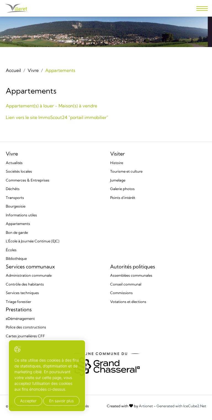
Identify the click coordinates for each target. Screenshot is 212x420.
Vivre (33, 70)
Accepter (28, 400)
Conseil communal (125, 284)
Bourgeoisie (15, 206)
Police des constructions (26, 327)
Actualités (14, 162)
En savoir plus (61, 400)
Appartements (18, 223)
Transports (15, 197)
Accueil (13, 70)
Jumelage (117, 180)
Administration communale (29, 275)
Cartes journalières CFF (25, 336)
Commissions (121, 293)
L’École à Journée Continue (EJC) (32, 241)
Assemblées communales (131, 275)
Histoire (116, 162)
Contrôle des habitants (25, 284)
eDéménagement (20, 318)
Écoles (11, 250)
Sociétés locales (19, 171)
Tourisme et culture (126, 171)
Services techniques (22, 293)
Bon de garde (17, 232)
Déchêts (13, 188)
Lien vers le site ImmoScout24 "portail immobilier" (57, 117)
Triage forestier (18, 301)
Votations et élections (128, 301)
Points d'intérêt (122, 197)
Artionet (146, 406)
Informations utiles (21, 215)
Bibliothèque (16, 258)
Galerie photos (122, 188)
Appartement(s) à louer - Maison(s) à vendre (51, 105)
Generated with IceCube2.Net (181, 406)
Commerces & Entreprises (27, 180)
